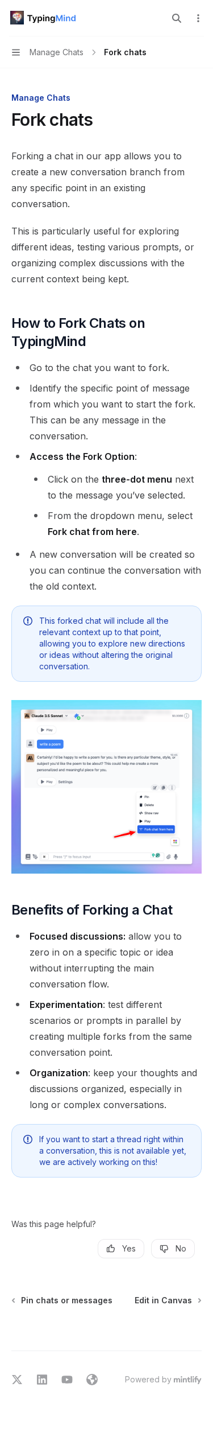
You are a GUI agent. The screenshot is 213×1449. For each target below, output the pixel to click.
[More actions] (198, 18)
